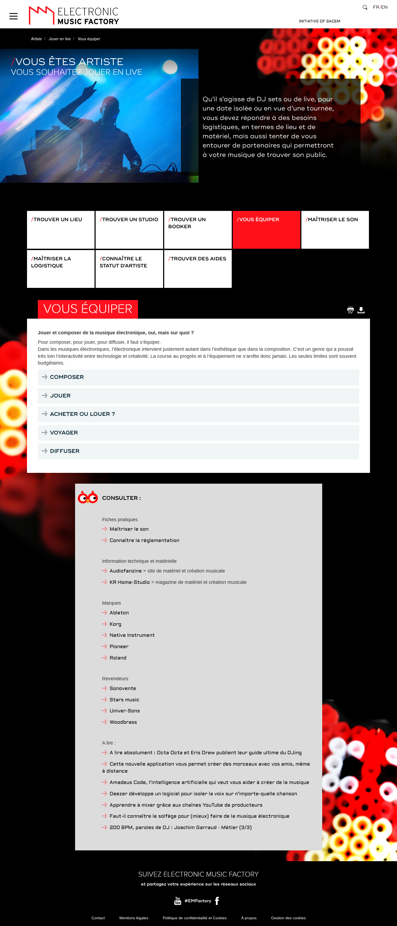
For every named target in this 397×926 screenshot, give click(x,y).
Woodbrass (123, 722)
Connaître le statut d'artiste (123, 262)
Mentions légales (133, 918)
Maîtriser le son (333, 220)
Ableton (119, 613)
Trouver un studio (130, 220)
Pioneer (119, 647)
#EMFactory (197, 901)
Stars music (124, 700)
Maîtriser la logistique (51, 262)
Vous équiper (259, 220)
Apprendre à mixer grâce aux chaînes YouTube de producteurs (186, 805)
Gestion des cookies (288, 918)
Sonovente (123, 688)
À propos (249, 918)
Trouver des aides (198, 259)
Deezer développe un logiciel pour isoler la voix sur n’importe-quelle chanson (203, 794)
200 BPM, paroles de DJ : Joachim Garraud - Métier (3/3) (181, 828)
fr (376, 7)
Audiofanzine (126, 571)
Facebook (217, 902)
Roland (118, 658)
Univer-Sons (125, 711)
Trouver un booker (187, 223)
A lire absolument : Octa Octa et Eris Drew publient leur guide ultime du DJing (206, 753)
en (384, 7)
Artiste (36, 38)
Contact (98, 918)
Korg (115, 624)
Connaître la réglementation (144, 540)
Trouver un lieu (57, 220)
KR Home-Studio (130, 582)
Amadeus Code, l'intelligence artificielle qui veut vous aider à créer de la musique (209, 782)
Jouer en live (60, 38)
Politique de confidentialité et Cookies (195, 918)
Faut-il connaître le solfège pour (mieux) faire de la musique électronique (200, 816)
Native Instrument (132, 635)
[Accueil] (73, 15)
